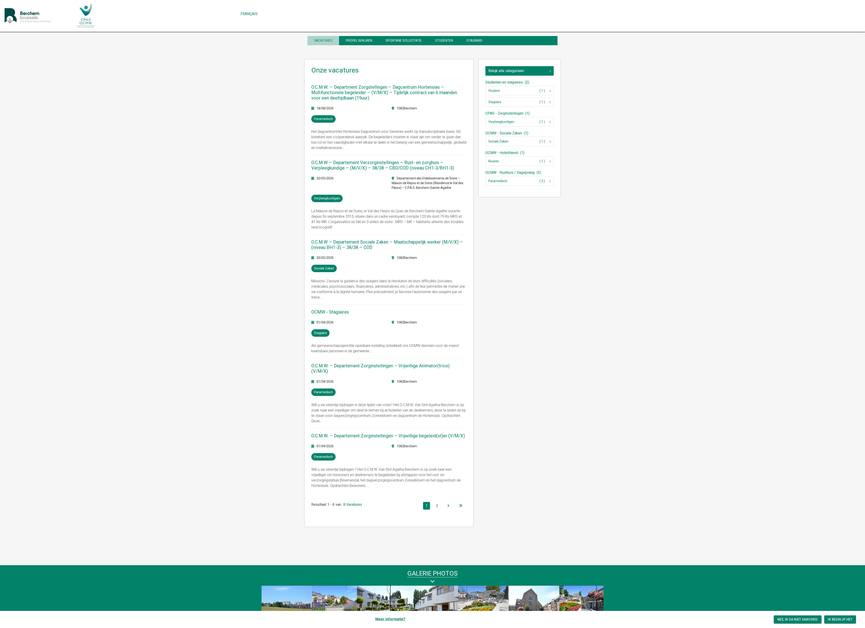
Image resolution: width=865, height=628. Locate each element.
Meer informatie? (390, 619)
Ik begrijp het (840, 619)
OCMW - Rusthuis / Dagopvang (513, 172)
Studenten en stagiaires (507, 82)
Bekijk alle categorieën (506, 71)
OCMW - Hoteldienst (504, 153)
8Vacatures (352, 504)
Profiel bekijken (359, 40)
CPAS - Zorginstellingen (507, 113)
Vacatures (323, 40)
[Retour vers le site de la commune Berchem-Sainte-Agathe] (37, 16)
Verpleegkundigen (501, 122)
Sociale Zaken (498, 141)
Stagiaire (494, 102)
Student (494, 91)
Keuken (493, 161)
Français (249, 14)
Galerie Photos (432, 573)
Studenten (444, 40)
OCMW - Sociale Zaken (506, 133)
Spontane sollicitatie (404, 40)
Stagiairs (474, 40)
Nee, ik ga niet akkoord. (797, 619)
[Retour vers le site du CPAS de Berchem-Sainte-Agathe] (86, 16)
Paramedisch (497, 181)
